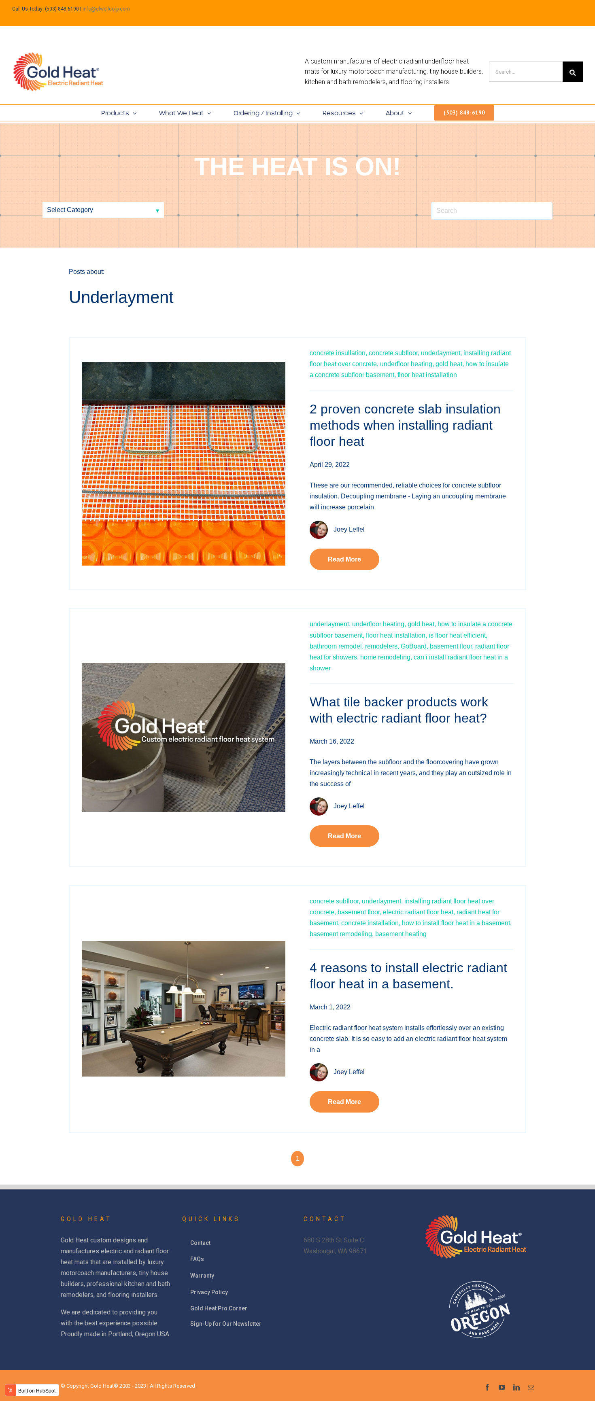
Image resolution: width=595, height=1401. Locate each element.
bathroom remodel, (336, 646)
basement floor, (452, 646)
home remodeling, (386, 657)
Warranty (202, 1275)
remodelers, (382, 646)
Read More (344, 559)
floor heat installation (427, 374)
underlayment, (441, 353)
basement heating (401, 933)
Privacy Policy (209, 1292)
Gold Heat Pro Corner (218, 1308)
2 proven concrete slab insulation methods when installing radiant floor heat (405, 425)
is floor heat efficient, (458, 635)
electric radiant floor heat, (419, 912)
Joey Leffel (349, 529)
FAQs (197, 1259)
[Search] (573, 71)
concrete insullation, (338, 353)
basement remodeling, (342, 933)
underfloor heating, (407, 363)
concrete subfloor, (394, 353)
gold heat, (450, 363)
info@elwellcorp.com (106, 9)
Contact (200, 1243)
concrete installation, (370, 923)
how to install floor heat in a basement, (457, 923)
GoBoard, (414, 646)
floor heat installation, (396, 635)
